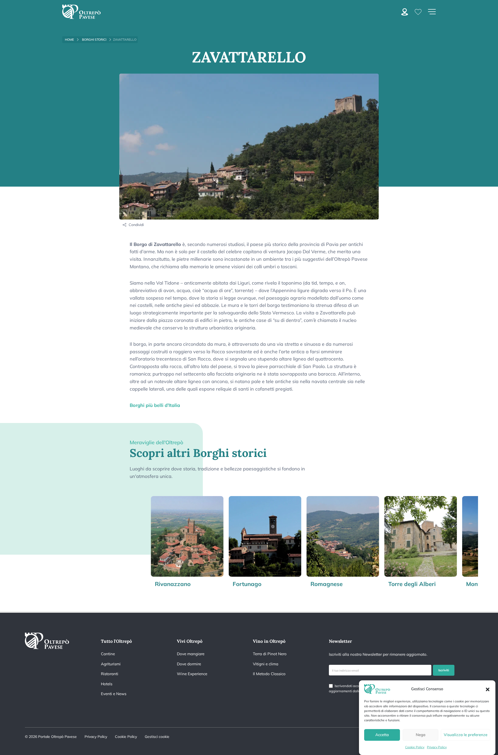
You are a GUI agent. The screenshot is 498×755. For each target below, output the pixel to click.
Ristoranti (109, 673)
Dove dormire (189, 663)
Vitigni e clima (265, 663)
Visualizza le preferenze (465, 734)
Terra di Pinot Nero (270, 653)
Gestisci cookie (157, 736)
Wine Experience (192, 673)
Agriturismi (111, 663)
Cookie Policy (414, 747)
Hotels (106, 683)
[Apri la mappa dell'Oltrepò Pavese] (404, 11)
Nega (420, 734)
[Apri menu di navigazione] (432, 11)
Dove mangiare (190, 653)
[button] (487, 689)
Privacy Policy (437, 747)
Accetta (382, 734)
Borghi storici (94, 39)
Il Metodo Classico (269, 673)
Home (69, 39)
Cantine (108, 653)
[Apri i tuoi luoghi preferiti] (418, 12)
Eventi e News (113, 693)
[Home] (81, 12)
